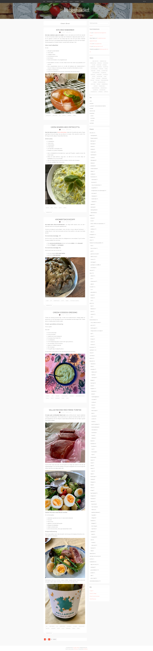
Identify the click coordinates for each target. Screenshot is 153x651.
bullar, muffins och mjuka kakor (97, 223)
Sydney (93, 374)
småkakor (93, 229)
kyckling (105, 74)
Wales (92, 550)
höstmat (93, 74)
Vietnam (100, 91)
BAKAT (91, 215)
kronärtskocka (57, 300)
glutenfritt (69, 626)
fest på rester (94, 68)
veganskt (95, 89)
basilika (47, 207)
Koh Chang (94, 526)
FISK (91, 240)
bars (91, 245)
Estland (92, 440)
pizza (92, 336)
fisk (57, 626)
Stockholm (93, 176)
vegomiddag (94, 91)
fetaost (101, 68)
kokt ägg (47, 628)
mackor (92, 259)
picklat (92, 572)
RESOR (71, 1)
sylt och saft (93, 578)
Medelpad (93, 165)
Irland (92, 462)
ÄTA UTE (91, 132)
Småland (92, 174)
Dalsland (92, 149)
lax (105, 76)
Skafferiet (65, 1)
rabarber (69, 115)
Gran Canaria (94, 506)
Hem (44, 1)
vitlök (67, 398)
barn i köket (55, 115)
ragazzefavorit (101, 82)
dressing (93, 66)
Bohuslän (92, 143)
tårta (92, 231)
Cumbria (93, 402)
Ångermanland (94, 138)
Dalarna (92, 146)
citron (47, 300)
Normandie (94, 451)
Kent (92, 413)
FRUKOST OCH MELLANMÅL (95, 242)
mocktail (64, 115)
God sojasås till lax (97, 43)
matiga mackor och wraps (96, 330)
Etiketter (91, 103)
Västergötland (94, 209)
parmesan (104, 78)
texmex (92, 344)
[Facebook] (143, 1)
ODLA (91, 352)
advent (92, 275)
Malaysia (92, 482)
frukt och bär (93, 248)
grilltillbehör (96, 72)
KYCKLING (92, 347)
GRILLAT (91, 270)
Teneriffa (93, 515)
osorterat (92, 355)
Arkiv (82, 1)
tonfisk (73, 628)
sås (91, 575)
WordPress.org (93, 599)
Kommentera (49, 212)
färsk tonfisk (51, 626)
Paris (93, 454)
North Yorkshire (95, 424)
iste (60, 115)
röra (52, 207)
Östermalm (94, 179)
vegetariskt (102, 89)
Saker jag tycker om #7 (98, 46)
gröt (91, 251)
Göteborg (93, 152)
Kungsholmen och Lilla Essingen (98, 190)
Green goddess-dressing (65, 312)
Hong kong (93, 457)
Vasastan (93, 201)
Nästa (54, 639)
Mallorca (93, 509)
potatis (97, 80)
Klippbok (77, 1)
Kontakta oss (58, 1)
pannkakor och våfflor (95, 264)
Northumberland (95, 427)
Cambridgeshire (95, 396)
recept (55, 207)
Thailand (92, 520)
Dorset (93, 407)
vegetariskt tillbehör (74, 300)
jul (91, 278)
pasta (92, 80)
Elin (63, 32)
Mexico (92, 487)
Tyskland (92, 531)
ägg (46, 626)
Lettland (92, 479)
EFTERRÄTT (92, 234)
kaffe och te (93, 256)
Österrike (93, 363)
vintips (106, 91)
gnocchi (92, 325)
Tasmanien (94, 377)
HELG (91, 273)
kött (93, 76)
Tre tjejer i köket (76, 10)
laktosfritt (53, 628)
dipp (51, 300)
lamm (92, 311)
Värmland (93, 207)
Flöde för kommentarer (95, 596)
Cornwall (93, 399)
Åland (92, 366)
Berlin (93, 534)
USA (91, 539)
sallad (63, 628)
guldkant (75, 626)
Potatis (92, 339)
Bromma (93, 182)
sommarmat (57, 398)
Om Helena (93, 118)
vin (91, 300)
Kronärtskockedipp (65, 219)
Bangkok (93, 523)
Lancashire (94, 416)
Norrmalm (94, 193)
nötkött (92, 314)
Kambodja (93, 476)
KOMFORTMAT (93, 319)
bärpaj (92, 218)
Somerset (94, 432)
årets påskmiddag (62, 132)
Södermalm (94, 198)
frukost (93, 70)
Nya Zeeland (93, 493)
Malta (92, 484)
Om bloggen (49, 1)
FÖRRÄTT (92, 237)
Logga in (91, 590)
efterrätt (99, 66)
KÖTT (91, 303)
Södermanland (94, 168)
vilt (91, 317)
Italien (92, 468)
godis (92, 226)
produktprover (104, 80)
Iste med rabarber (65, 30)
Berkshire (94, 391)
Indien (92, 460)
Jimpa (91, 43)
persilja (47, 398)
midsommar (93, 281)
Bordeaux (94, 446)
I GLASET (91, 286)
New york (93, 545)
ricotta (60, 207)
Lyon (92, 449)
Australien (93, 369)
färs (98, 70)
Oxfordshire (94, 429)
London (98, 78)
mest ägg (93, 262)
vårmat (74, 115)
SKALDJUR (92, 553)
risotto (92, 341)
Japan (92, 473)
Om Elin (92, 115)
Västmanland (93, 212)
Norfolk (93, 421)
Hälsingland (93, 160)
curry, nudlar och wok (95, 322)
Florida (93, 542)
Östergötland (93, 135)
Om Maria (92, 120)
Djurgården (94, 187)
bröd (92, 220)
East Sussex (94, 410)
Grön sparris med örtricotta (65, 127)
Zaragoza (93, 517)
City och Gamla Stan (96, 185)
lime (93, 78)
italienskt (99, 74)
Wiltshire (93, 438)
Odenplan (94, 196)
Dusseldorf (94, 537)
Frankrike (93, 443)
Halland (92, 163)
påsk (94, 82)
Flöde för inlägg (93, 593)
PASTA (91, 358)
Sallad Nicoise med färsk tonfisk (65, 410)
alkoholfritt (48, 115)
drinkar (92, 297)
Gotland (92, 157)
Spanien (92, 501)
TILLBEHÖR (92, 561)
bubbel (92, 295)
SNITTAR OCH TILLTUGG (94, 556)
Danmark (92, 383)
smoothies (93, 267)
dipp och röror (94, 564)
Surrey (93, 435)
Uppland (92, 204)
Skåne (92, 171)
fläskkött (92, 308)
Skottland (93, 498)
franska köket (62, 626)
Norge (92, 490)
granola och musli (94, 253)
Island (92, 465)
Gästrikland (93, 154)
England (105, 66)
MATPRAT (92, 350)
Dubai (92, 385)
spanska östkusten (95, 512)
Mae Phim (94, 528)
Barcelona (94, 504)
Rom (92, 471)
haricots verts (81, 626)
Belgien (92, 380)
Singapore (93, 495)
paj (91, 333)
